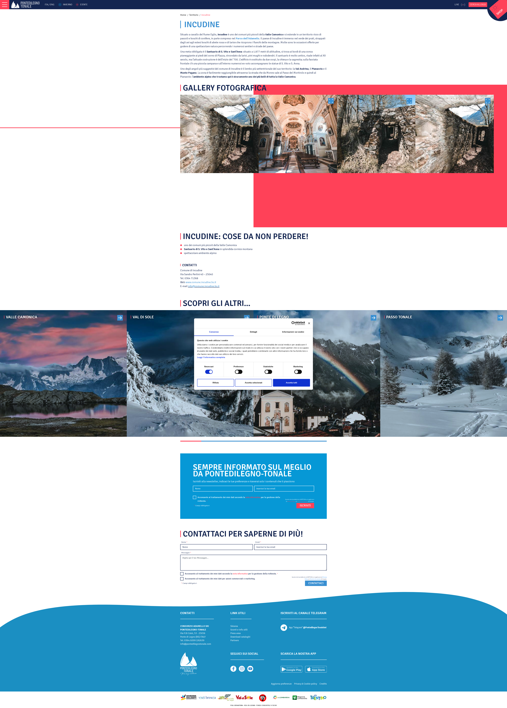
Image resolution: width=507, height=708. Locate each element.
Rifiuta (216, 383)
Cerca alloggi (478, 4)
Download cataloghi (240, 636)
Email (258, 542)
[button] (190, 441)
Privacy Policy (291, 501)
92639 (201, 640)
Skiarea (234, 626)
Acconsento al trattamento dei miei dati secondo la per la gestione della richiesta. (239, 499)
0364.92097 (190, 640)
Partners (234, 640)
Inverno (67, 4)
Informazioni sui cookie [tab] (293, 332)
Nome (184, 542)
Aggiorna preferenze (281, 683)
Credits (323, 683)
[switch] (238, 372)
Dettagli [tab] (253, 332)
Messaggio (186, 553)
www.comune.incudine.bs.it (201, 282)
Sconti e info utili (239, 629)
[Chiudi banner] (309, 323)
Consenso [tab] (214, 332)
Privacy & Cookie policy (305, 683)
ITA (46, 4)
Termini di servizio (302, 501)
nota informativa (252, 497)
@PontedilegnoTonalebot (314, 627)
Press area (235, 633)
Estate (83, 4)
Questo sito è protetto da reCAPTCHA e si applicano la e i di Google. (299, 500)
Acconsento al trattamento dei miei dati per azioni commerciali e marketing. (220, 578)
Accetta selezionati (253, 383)
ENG (52, 4)
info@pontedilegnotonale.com (195, 643)
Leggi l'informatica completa (211, 357)
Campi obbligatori (202, 505)
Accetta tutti (291, 383)
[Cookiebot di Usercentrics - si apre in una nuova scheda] (293, 323)
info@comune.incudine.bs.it (203, 286)
